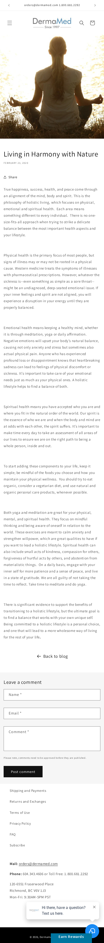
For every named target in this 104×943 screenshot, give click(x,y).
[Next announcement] (95, 5)
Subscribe (17, 845)
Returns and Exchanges (28, 801)
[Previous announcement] (9, 5)
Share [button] (12, 177)
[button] (9, 23)
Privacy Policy (20, 823)
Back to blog (55, 656)
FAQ (13, 834)
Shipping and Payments (28, 790)
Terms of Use (20, 812)
